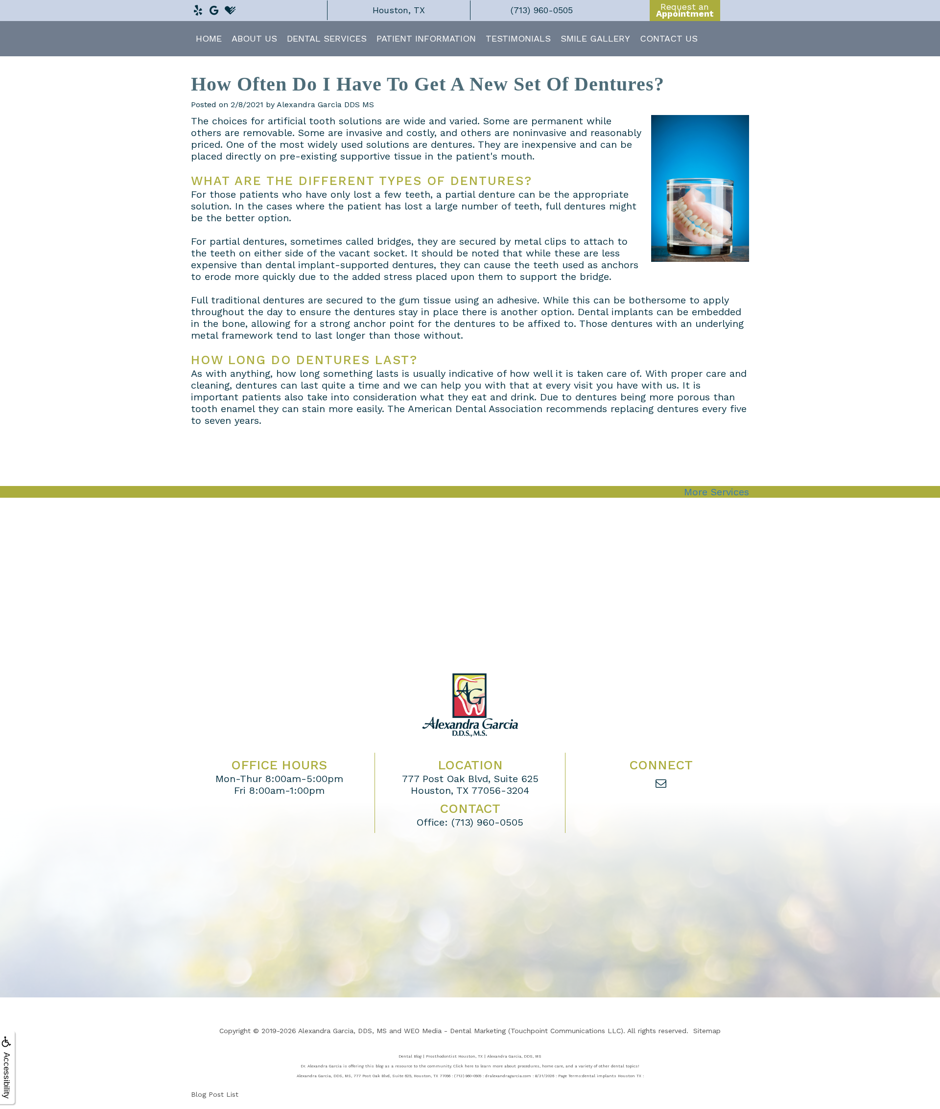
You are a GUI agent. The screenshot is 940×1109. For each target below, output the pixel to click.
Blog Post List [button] (214, 1094)
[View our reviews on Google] (214, 8)
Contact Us (669, 38)
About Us (254, 38)
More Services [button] (716, 492)
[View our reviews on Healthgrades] (230, 8)
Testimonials (518, 38)
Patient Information (426, 38)
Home (209, 38)
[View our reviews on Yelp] (198, 8)
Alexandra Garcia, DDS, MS (342, 1031)
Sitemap (707, 1031)
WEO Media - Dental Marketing (455, 1031)
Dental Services (327, 38)
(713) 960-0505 (487, 822)
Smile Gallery (595, 38)
